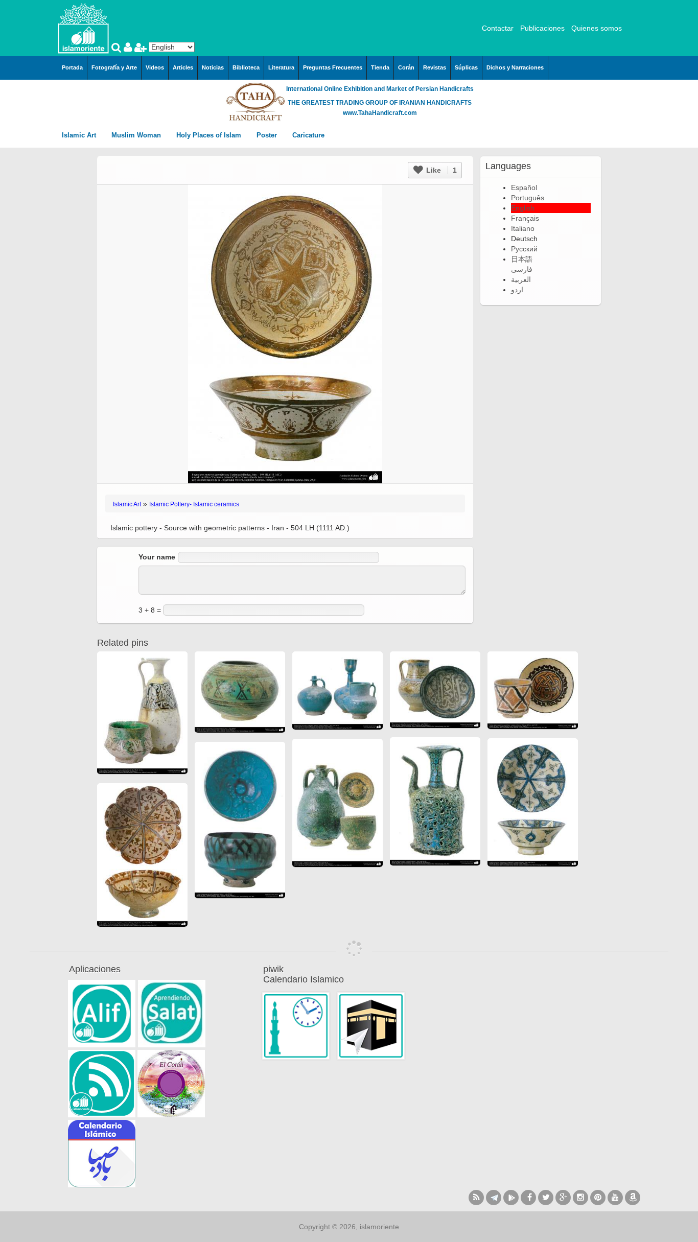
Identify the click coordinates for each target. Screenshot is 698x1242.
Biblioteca (246, 67)
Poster (268, 135)
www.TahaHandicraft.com (380, 112)
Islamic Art (80, 135)
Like (440, 170)
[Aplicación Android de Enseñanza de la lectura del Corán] (101, 1013)
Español (524, 187)
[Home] (83, 28)
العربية (521, 279)
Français (525, 218)
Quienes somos (596, 28)
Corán (406, 67)
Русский (524, 249)
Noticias (213, 67)
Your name (156, 557)
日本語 (521, 259)
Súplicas (466, 67)
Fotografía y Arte (114, 67)
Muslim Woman (137, 135)
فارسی (521, 269)
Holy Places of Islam (209, 135)
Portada (72, 67)
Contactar (498, 28)
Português (527, 198)
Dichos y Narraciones (515, 67)
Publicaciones (542, 28)
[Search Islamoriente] (117, 48)
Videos (155, 67)
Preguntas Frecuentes (332, 67)
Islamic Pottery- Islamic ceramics (194, 504)
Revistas (434, 67)
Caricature (308, 135)
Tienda (380, 67)
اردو (517, 290)
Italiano (522, 228)
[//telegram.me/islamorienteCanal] (493, 1197)
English (522, 208)
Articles (183, 67)
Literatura (281, 67)
